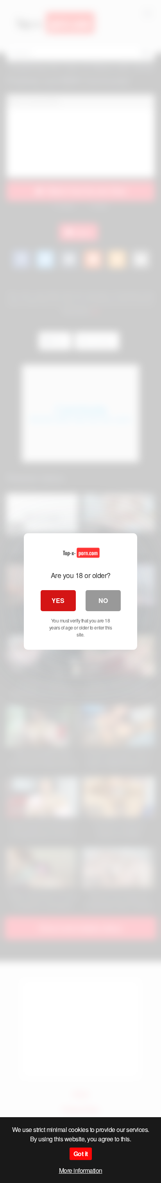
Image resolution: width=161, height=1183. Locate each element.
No (103, 600)
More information (80, 1170)
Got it (80, 1153)
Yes (58, 600)
